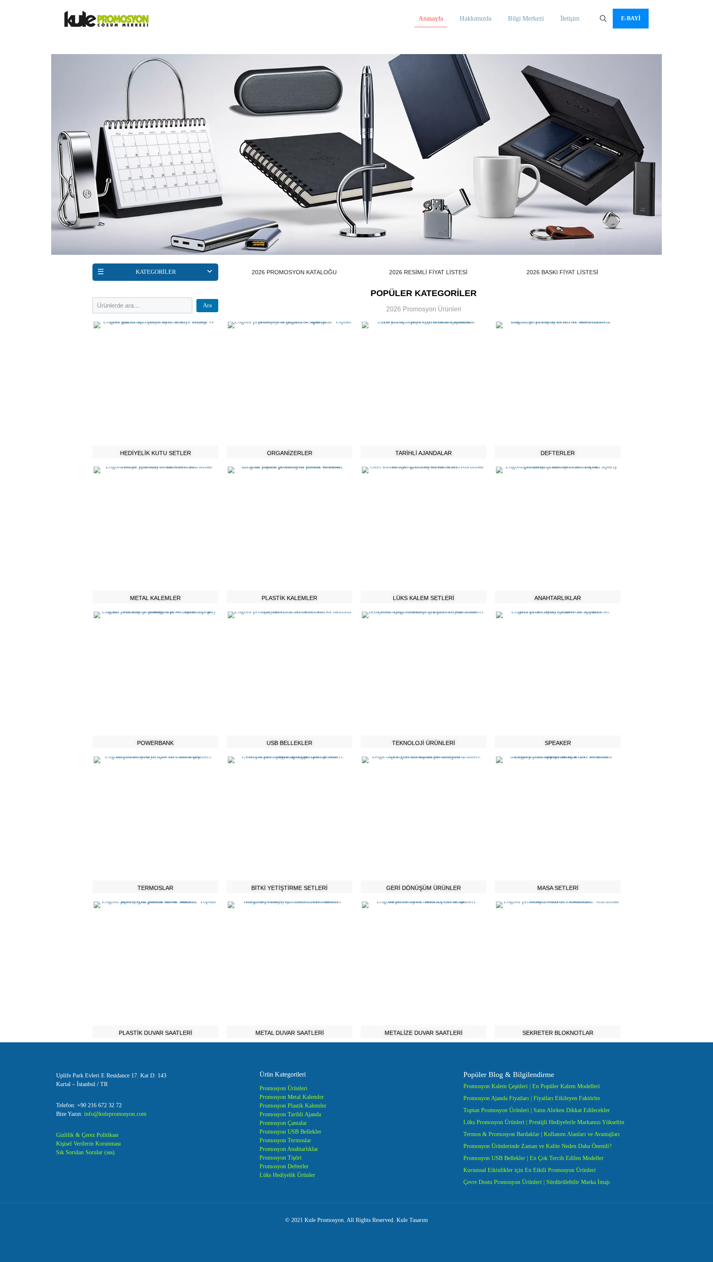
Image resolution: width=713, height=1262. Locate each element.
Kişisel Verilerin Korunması (88, 1144)
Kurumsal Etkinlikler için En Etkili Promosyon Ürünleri (529, 1170)
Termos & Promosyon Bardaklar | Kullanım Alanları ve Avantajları (541, 1134)
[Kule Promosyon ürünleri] (106, 18)
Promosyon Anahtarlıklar (289, 1149)
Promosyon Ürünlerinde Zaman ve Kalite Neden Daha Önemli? (537, 1146)
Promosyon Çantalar (283, 1123)
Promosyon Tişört (281, 1158)
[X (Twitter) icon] (348, 1232)
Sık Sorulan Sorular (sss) (85, 1152)
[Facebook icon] (339, 1232)
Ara (207, 305)
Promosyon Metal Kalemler (292, 1097)
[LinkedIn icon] (365, 1232)
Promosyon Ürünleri (283, 1088)
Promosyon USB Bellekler (290, 1132)
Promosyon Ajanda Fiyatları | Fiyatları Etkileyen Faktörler (531, 1098)
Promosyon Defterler (284, 1166)
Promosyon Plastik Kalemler (293, 1106)
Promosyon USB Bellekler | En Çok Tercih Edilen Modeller (533, 1158)
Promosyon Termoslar (285, 1140)
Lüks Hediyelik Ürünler (287, 1175)
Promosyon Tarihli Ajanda (290, 1114)
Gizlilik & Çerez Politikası (87, 1135)
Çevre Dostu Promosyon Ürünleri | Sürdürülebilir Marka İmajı (536, 1182)
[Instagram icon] (374, 1232)
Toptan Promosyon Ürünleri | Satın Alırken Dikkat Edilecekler (536, 1110)
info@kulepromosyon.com (115, 1114)
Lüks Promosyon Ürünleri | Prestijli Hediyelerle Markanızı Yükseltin (543, 1122)
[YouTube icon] (357, 1232)
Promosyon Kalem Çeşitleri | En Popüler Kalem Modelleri (531, 1086)
